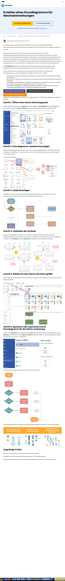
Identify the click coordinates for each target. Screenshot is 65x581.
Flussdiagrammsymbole (16, 150)
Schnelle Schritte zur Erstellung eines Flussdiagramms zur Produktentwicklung (24, 456)
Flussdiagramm (11, 36)
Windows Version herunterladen (39, 91)
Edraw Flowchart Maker (36, 71)
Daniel (17, 41)
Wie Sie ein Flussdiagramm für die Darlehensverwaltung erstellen (21, 453)
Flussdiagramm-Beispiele (16, 424)
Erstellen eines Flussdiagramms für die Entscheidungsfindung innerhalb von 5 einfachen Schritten (29, 459)
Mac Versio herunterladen (14, 91)
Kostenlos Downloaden (22, 23)
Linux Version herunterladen (15, 95)
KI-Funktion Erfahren (43, 23)
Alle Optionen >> (43, 28)
